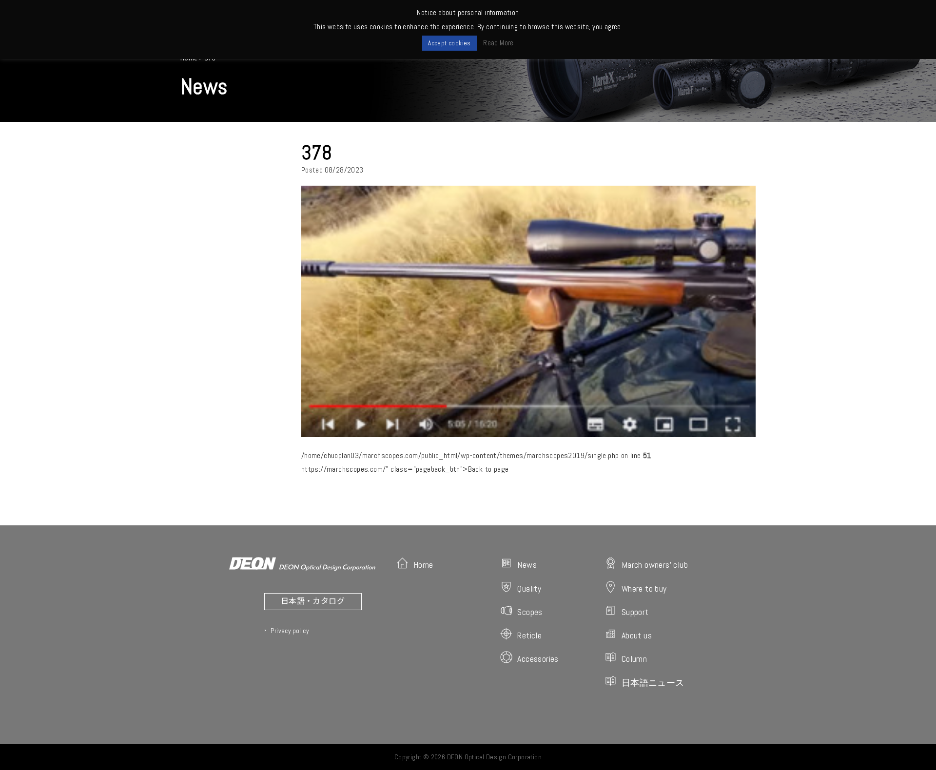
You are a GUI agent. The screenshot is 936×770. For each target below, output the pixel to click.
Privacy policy (290, 630)
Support (635, 611)
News (527, 564)
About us (637, 635)
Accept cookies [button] (449, 43)
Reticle (529, 635)
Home (423, 564)
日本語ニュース (653, 682)
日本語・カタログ (313, 600)
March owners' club (655, 564)
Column (634, 658)
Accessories (537, 658)
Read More (498, 42)
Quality (529, 588)
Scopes (529, 611)
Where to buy (644, 588)
